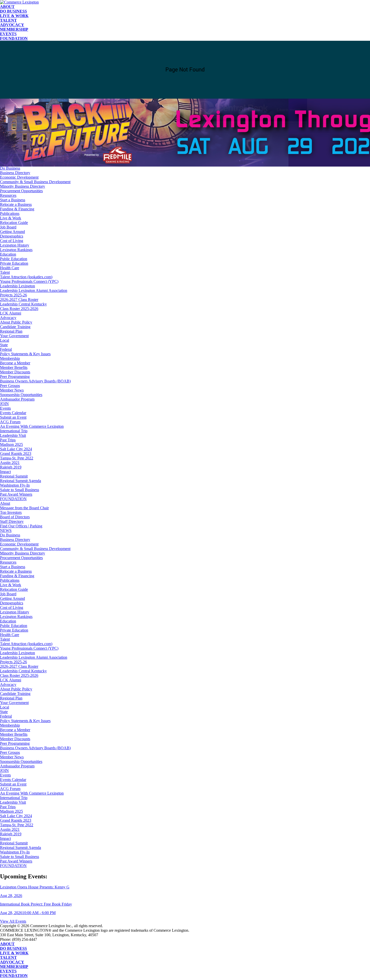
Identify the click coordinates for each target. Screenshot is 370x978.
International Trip (13, 431)
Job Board (8, 227)
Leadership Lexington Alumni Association (33, 290)
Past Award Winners (16, 494)
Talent (8, 20)
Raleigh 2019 (10, 467)
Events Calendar (13, 413)
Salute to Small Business (19, 490)
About (7, 7)
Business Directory (15, 173)
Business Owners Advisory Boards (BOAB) (35, 381)
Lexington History (14, 245)
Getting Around (12, 231)
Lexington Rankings (16, 250)
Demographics (11, 236)
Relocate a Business (16, 204)
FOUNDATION (14, 38)
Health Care (9, 268)
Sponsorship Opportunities (21, 395)
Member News (12, 390)
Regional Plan (11, 331)
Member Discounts (15, 372)
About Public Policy (16, 322)
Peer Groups (10, 385)
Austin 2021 (10, 462)
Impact (5, 472)
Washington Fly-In (15, 485)
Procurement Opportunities (21, 191)
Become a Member (15, 363)
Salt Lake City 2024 (16, 449)
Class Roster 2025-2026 (19, 308)
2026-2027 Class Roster (19, 299)
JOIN (4, 404)
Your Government (14, 336)
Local (4, 340)
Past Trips (8, 440)
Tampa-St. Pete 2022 (16, 458)
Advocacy (12, 25)
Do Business (13, 11)
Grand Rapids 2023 (15, 453)
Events (8, 34)
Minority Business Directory (22, 186)
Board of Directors (15, 517)
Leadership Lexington (17, 286)
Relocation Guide (14, 222)
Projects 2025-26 (13, 295)
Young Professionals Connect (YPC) (29, 281)
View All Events (13, 921)
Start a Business (12, 200)
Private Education (14, 263)
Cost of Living (11, 241)
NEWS (6, 530)
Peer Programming (15, 376)
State (4, 345)
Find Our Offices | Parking (21, 526)
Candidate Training (15, 327)
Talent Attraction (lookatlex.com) (26, 277)
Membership (14, 29)
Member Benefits (13, 367)
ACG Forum (10, 422)
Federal (6, 349)
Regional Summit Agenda (20, 481)
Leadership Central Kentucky (23, 304)
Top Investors (11, 512)
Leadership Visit (13, 435)
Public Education (13, 259)
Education (8, 254)
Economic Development (19, 177)
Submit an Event (13, 417)
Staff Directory (12, 521)
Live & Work (14, 16)
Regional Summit (14, 476)
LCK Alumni (10, 313)
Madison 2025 (11, 444)
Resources (8, 195)
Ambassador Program (17, 399)
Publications (9, 213)
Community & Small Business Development (35, 182)
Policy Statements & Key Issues (25, 354)
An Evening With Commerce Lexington (32, 426)
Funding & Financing (17, 209)
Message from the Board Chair (24, 508)
